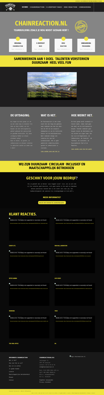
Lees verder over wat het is (50, 151)
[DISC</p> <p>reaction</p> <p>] (63, 39)
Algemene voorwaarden (46, 380)
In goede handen (14, 369)
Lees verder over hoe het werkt (81, 149)
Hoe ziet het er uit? (16, 363)
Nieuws (11, 377)
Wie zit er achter (15, 366)
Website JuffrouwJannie (26, 391)
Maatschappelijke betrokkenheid (19, 374)
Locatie (11, 371)
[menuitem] (25, 7)
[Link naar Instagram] (96, 7)
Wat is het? (13, 360)
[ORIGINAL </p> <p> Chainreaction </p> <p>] (18, 39)
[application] (52, 86)
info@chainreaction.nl (95, 1)
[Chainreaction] (10, 7)
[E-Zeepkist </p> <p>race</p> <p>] (41, 39)
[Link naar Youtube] (98, 7)
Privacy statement (45, 382)
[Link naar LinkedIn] (101, 7)
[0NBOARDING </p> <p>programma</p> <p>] (86, 39)
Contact (11, 380)
